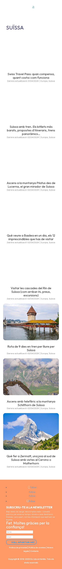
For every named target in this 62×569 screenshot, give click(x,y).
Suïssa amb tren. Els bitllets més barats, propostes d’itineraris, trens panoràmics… (31, 130)
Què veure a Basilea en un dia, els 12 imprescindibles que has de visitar (31, 237)
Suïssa (52, 81)
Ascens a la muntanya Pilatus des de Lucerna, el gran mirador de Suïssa (31, 184)
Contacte (34, 551)
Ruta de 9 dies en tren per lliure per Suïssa (31, 348)
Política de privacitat (18, 547)
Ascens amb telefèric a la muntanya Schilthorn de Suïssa (31, 403)
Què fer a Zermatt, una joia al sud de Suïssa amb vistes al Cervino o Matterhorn (31, 459)
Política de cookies (37, 547)
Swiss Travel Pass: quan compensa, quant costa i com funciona (31, 75)
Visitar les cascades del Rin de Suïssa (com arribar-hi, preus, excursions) (31, 291)
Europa (44, 81)
